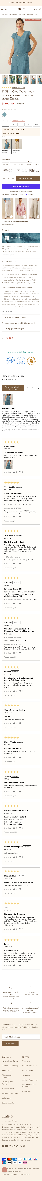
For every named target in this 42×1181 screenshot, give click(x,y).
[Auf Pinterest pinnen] (12, 338)
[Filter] (33, 388)
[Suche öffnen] (27, 388)
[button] (7, 87)
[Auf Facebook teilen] (10, 338)
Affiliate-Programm (30, 1080)
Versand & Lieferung (10, 1066)
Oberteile (13, 14)
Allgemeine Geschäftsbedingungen (13, 1171)
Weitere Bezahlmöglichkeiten (21, 191)
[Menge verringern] (4, 178)
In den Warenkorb (29, 178)
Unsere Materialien (29, 1066)
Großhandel (27, 1091)
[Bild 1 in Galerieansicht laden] (21, 46)
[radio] (7, 146)
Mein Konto (6, 1098)
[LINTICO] (21, 9)
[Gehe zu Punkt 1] (8, 399)
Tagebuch (26, 1075)
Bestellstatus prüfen (10, 1093)
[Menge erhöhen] (13, 178)
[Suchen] (7, 8)
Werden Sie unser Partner (29, 1085)
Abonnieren (10, 1044)
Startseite (5, 14)
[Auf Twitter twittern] (7, 338)
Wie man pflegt (8, 1089)
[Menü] (2, 8)
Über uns (26, 1061)
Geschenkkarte (8, 1103)
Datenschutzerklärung (10, 1174)
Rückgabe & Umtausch (6, 1076)
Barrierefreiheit (25, 1174)
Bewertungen (27, 1070)
